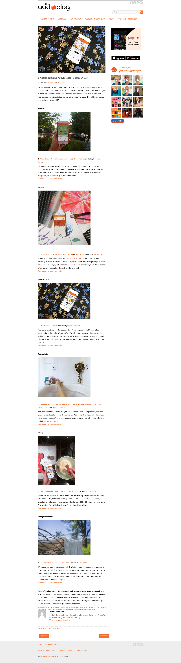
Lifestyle (62, 19)
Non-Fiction (47, 609)
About (111, 19)
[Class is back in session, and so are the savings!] (127, 102)
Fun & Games (75, 19)
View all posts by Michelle (59, 620)
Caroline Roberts (71, 491)
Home (40, 645)
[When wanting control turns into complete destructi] (138, 113)
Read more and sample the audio (50, 179)
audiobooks (92, 607)
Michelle (61, 82)
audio (86, 607)
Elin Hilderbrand (63, 563)
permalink (92, 609)
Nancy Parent (78, 159)
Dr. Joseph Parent (63, 159)
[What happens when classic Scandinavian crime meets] (116, 80)
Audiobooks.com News (95, 19)
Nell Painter (79, 254)
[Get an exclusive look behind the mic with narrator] (138, 91)
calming (103, 607)
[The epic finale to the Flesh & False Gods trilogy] (138, 102)
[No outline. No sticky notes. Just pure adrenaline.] (127, 80)
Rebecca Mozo (59, 407)
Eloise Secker (93, 491)
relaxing (68, 609)
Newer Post (44, 636)
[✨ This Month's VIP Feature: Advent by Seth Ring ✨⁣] (116, 91)
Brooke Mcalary (52, 326)
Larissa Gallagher (73, 326)
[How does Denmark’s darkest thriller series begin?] (138, 80)
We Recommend (47, 19)
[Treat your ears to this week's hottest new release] (116, 102)
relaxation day (60, 609)
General (56, 607)
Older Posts (104, 636)
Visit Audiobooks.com (128, 19)
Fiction (40, 609)
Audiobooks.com (51, 645)
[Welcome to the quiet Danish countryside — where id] (127, 91)
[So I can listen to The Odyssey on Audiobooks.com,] (127, 113)
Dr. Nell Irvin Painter (76, 258)
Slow (56, 339)
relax (53, 609)
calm (98, 607)
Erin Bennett (83, 563)
